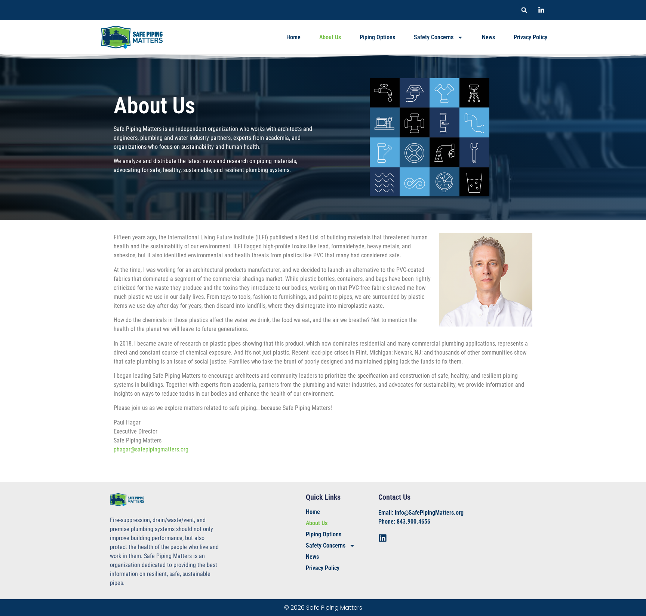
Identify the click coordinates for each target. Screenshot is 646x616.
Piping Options (377, 37)
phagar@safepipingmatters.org (151, 449)
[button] (524, 10)
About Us (330, 37)
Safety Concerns (433, 37)
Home (293, 37)
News (488, 37)
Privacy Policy (530, 37)
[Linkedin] (382, 538)
